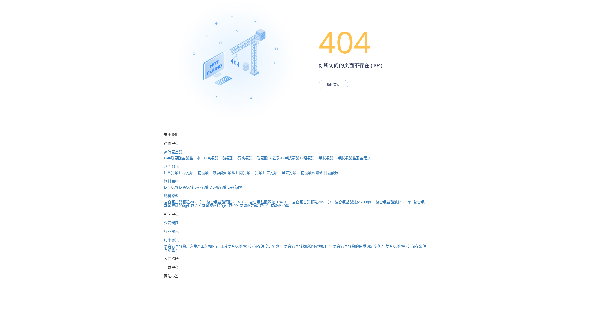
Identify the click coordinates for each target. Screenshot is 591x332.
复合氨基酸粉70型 (244, 206)
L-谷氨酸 (171, 173)
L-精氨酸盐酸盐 (310, 173)
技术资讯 (171, 240)
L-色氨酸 (186, 187)
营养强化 (171, 167)
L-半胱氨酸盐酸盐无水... (354, 158)
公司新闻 (171, 223)
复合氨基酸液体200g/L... (355, 202)
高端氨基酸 (173, 152)
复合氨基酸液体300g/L (394, 202)
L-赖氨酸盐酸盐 (222, 173)
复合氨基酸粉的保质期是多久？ (359, 246)
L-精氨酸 (201, 173)
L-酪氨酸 (226, 158)
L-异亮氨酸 (244, 158)
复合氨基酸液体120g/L (209, 206)
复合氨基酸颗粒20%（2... (270, 202)
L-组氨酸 (307, 158)
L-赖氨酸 (235, 187)
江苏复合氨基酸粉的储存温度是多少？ (251, 246)
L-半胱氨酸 (324, 158)
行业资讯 (171, 232)
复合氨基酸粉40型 (274, 206)
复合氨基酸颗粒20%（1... (185, 202)
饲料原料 (171, 181)
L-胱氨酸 (260, 158)
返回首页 (333, 84)
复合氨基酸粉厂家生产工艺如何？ (191, 246)
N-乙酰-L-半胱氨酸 (284, 158)
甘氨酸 (256, 173)
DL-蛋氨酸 (218, 187)
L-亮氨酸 (211, 158)
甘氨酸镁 (331, 173)
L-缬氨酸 (186, 173)
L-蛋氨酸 (171, 187)
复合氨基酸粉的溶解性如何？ (308, 246)
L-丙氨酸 (243, 173)
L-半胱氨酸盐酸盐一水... (183, 158)
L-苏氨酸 (201, 187)
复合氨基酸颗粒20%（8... (227, 202)
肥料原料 (171, 196)
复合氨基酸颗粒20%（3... (313, 202)
